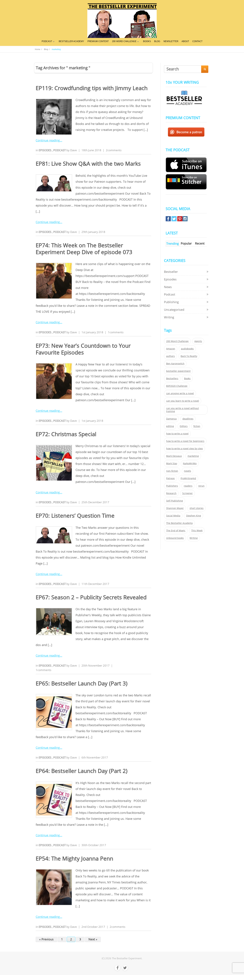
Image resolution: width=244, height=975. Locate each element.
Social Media (173, 515)
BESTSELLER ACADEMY (71, 41)
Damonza (171, 418)
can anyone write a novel (180, 393)
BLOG (157, 41)
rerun (201, 485)
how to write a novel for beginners (185, 441)
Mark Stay (171, 463)
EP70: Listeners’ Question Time (75, 515)
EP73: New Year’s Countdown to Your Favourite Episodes (83, 349)
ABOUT (185, 41)
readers (188, 485)
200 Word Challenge (177, 341)
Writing (169, 317)
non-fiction (172, 470)
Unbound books (175, 538)
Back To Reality (189, 356)
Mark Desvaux (174, 456)
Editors (184, 426)
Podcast (59, 150)
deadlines (187, 418)
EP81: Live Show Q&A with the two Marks (88, 163)
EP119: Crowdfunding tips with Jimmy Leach (92, 88)
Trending (172, 243)
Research (171, 493)
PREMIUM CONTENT (98, 41)
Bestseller (171, 272)
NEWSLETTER (170, 41)
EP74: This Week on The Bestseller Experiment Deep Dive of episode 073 (84, 249)
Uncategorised (174, 310)
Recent (199, 243)
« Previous (46, 939)
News (168, 287)
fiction (196, 426)
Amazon (170, 348)
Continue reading (48, 140)
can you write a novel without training (182, 410)
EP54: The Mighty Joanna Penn (74, 858)
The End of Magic (175, 530)
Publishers (172, 485)
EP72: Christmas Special (66, 434)
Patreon (170, 478)
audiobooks (187, 348)
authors (170, 356)
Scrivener (187, 493)
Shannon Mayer (175, 508)
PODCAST (47, 41)
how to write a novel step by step (184, 448)
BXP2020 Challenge (176, 385)
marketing (193, 456)
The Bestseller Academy (179, 523)
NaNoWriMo (190, 463)
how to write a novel (177, 433)
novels (187, 470)
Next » (92, 939)
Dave (73, 150)
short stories (196, 508)
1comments (115, 332)
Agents (198, 341)
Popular (186, 243)
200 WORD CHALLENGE (124, 41)
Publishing (171, 302)
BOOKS (147, 41)
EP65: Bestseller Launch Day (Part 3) (81, 683)
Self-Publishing (174, 500)
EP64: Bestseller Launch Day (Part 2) (81, 771)
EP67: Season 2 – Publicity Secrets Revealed (91, 597)
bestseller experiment (178, 371)
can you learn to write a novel (182, 400)
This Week (197, 530)
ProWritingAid (188, 478)
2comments (114, 150)
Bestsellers (172, 378)
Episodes (45, 150)
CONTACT (197, 41)
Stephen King (193, 515)
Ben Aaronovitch (175, 363)
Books (187, 378)
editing (170, 426)
